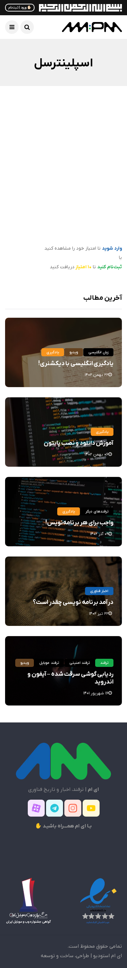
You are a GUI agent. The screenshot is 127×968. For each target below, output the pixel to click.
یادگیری (52, 352)
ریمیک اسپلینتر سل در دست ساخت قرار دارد (67, 220)
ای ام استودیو (107, 955)
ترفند (104, 662)
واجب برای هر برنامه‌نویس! (79, 523)
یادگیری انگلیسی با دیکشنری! (75, 363)
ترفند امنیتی (79, 662)
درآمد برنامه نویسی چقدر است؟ (73, 602)
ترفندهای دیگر (96, 511)
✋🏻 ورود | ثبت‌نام (19, 7)
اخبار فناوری (99, 591)
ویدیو (73, 352)
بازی (81, 147)
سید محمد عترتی (96, 240)
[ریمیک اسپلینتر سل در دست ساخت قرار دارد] (63, 170)
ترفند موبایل (49, 662)
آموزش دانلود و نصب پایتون (78, 443)
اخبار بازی (103, 147)
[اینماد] (98, 901)
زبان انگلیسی (98, 352)
